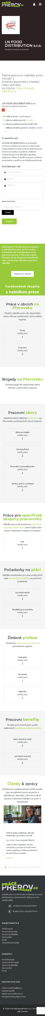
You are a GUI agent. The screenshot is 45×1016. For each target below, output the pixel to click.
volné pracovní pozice (27, 643)
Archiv (25, 1011)
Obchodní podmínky (10, 943)
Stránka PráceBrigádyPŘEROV (25, 906)
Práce (11, 304)
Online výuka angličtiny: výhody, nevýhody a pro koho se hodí (20, 834)
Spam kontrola (8, 201)
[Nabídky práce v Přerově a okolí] (12, 4)
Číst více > (10, 858)
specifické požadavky (18, 578)
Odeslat (9, 221)
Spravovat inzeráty (9, 932)
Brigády (9, 379)
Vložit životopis (8, 960)
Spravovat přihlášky (10, 934)
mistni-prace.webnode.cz (12, 994)
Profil (4, 940)
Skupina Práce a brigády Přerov (25, 911)
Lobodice (30, 120)
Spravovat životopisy (10, 962)
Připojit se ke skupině (22, 274)
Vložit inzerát (7, 929)
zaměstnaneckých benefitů (28, 728)
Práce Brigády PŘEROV (25, 840)
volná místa (33, 418)
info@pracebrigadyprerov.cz (14, 997)
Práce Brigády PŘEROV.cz (18, 90)
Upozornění (7, 937)
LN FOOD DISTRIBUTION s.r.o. (19, 103)
